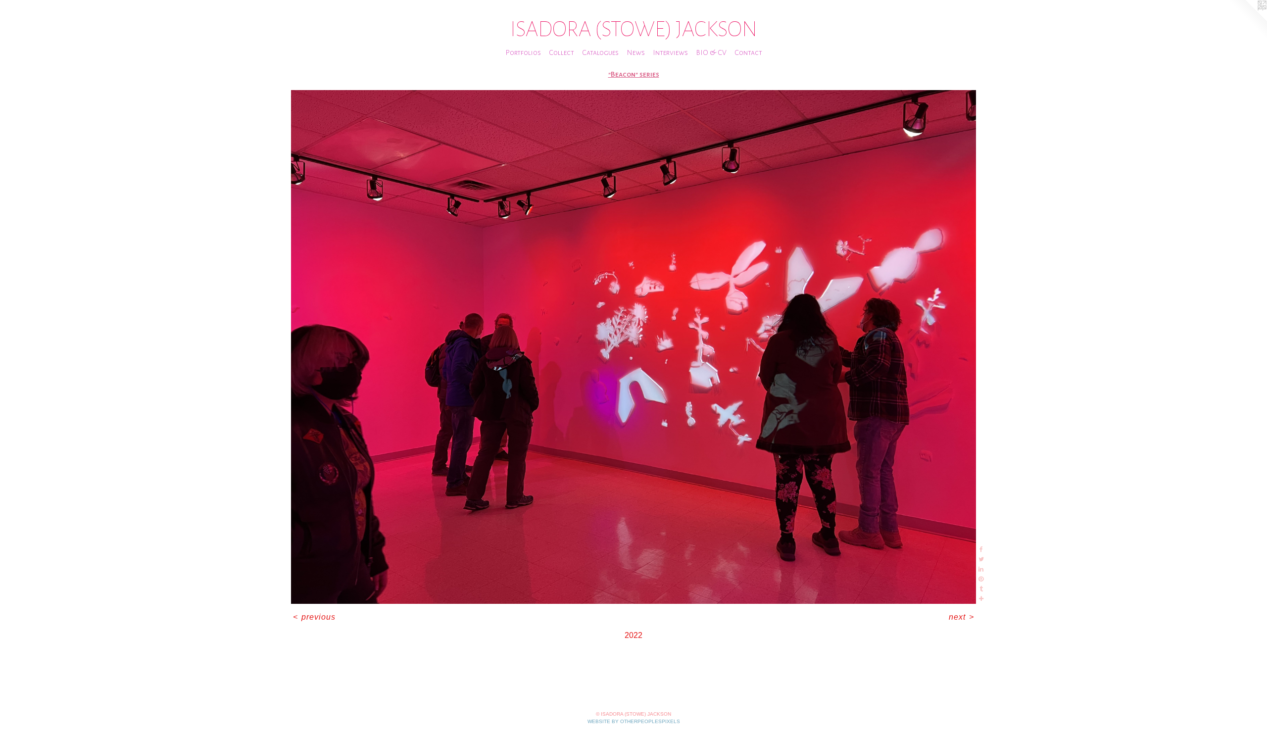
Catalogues (600, 52)
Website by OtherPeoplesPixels (633, 721)
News (636, 52)
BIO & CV (711, 52)
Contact (748, 52)
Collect (561, 52)
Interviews (670, 52)
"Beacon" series (633, 74)
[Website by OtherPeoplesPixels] (1247, 20)
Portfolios (523, 52)
